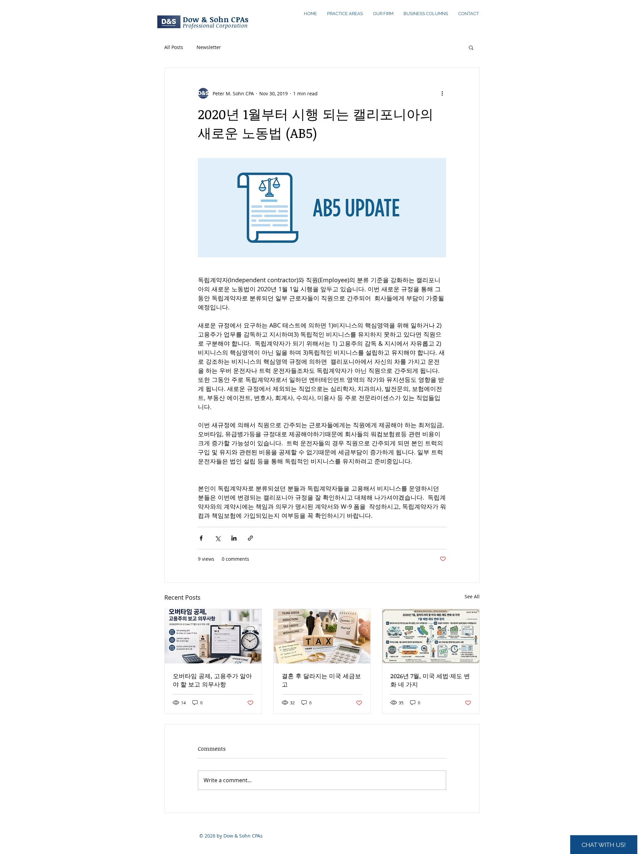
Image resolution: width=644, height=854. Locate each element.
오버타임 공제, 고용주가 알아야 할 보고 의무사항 (212, 680)
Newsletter (209, 47)
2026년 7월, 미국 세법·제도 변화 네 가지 (430, 680)
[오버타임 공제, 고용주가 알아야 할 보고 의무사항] (213, 636)
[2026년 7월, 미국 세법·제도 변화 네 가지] (430, 636)
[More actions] (442, 93)
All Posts (173, 47)
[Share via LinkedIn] (234, 538)
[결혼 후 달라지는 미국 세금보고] (322, 636)
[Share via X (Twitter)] (217, 538)
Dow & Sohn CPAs (216, 19)
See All (472, 596)
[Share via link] (250, 538)
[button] (471, 47)
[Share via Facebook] (201, 538)
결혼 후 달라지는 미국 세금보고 (321, 680)
